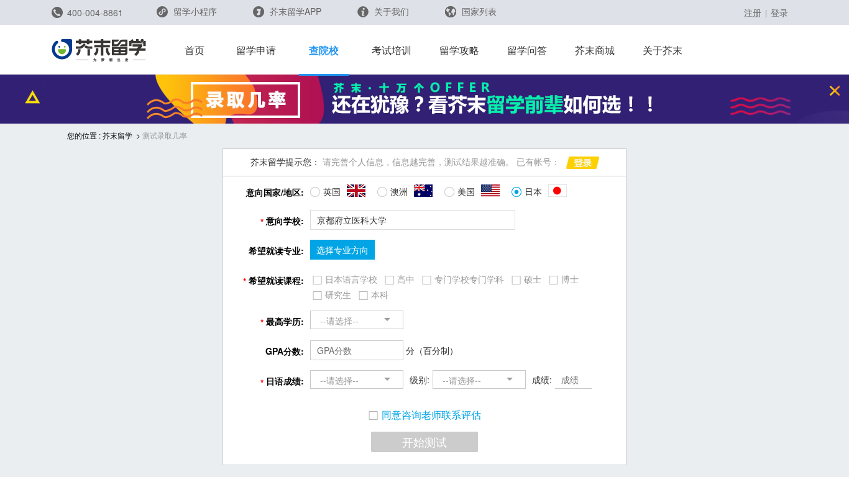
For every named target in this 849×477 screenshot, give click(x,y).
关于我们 (390, 11)
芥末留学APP (294, 11)
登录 (779, 12)
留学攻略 (459, 50)
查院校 (324, 50)
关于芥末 (662, 50)
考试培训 (391, 50)
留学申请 (256, 50)
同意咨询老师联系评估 (431, 415)
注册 (752, 12)
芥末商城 (595, 50)
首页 (194, 50)
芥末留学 (117, 135)
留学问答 (527, 50)
